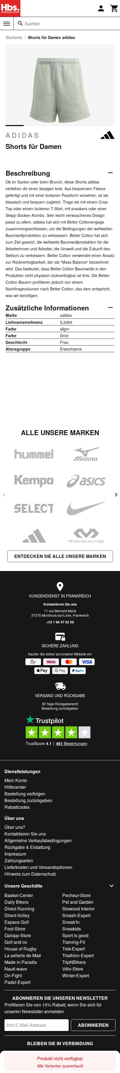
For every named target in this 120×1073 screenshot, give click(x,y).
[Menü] (6, 23)
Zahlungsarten (18, 860)
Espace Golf (16, 922)
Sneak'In (71, 922)
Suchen (32, 23)
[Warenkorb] (114, 8)
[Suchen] (20, 23)
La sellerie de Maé (22, 955)
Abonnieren (93, 1025)
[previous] (4, 495)
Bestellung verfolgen (24, 793)
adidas (23, 135)
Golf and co (15, 942)
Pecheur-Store (76, 895)
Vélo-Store (72, 969)
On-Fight (13, 975)
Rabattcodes (17, 807)
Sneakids (71, 928)
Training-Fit (73, 942)
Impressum (15, 854)
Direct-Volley (17, 915)
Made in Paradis (20, 962)
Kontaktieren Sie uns (60, 604)
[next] (116, 495)
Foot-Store (14, 928)
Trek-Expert (73, 948)
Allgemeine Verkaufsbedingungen (38, 840)
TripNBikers (74, 962)
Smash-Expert (76, 915)
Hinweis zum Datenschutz (30, 874)
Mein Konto (15, 780)
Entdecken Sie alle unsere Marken (60, 556)
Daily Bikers (16, 902)
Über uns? (14, 827)
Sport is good (75, 935)
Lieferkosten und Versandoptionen (38, 867)
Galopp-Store (17, 935)
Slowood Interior (78, 908)
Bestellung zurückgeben (60, 708)
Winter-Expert (75, 975)
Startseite (14, 37)
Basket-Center (18, 895)
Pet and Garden (77, 902)
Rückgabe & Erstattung (27, 847)
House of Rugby (20, 948)
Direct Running (19, 908)
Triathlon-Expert (78, 955)
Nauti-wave (15, 969)
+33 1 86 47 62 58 (60, 621)
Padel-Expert (17, 982)
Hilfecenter (15, 787)
